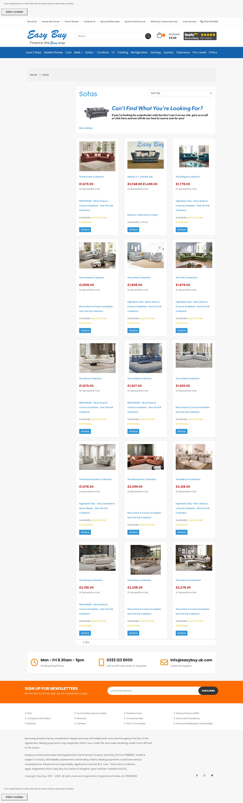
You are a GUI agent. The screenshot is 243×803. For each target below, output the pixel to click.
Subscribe (208, 690)
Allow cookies (14, 12)
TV (113, 52)
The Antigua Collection (188, 176)
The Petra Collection (186, 277)
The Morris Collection (90, 378)
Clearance (183, 52)
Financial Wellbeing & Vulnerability (194, 723)
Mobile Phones (53, 52)
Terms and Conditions (188, 718)
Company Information (39, 718)
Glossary (81, 718)
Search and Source (135, 21)
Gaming (155, 52)
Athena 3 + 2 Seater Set (140, 176)
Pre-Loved (199, 52)
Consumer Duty (134, 718)
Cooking (123, 52)
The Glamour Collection (188, 580)
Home (33, 74)
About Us (32, 21)
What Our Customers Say (164, 21)
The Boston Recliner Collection (95, 479)
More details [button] (86, 128)
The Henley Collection (90, 580)
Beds (77, 52)
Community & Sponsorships (92, 713)
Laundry (168, 52)
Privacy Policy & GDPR (187, 713)
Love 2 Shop (33, 52)
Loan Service (189, 21)
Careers (81, 723)
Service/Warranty (110, 21)
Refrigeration (139, 52)
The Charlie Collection (187, 378)
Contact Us (89, 21)
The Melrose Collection (188, 479)
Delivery (31, 723)
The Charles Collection (139, 378)
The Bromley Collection (91, 176)
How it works (72, 21)
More (86, 229)
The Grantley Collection (91, 277)
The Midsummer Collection (141, 479)
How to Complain (135, 723)
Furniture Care (134, 713)
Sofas (88, 52)
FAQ (29, 713)
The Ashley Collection (138, 277)
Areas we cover (51, 21)
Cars (68, 52)
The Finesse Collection (139, 580)
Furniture (103, 52)
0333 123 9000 (210, 21)
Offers (213, 52)
